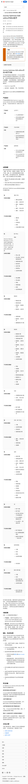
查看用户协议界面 (7, 64)
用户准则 (18, 53)
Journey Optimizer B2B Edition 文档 (13, 12)
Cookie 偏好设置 (11, 778)
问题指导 (7, 733)
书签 (5, 23)
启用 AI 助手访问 (8, 731)
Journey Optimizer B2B (11, 10)
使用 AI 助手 (7, 735)
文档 (4, 10)
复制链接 (9, 23)
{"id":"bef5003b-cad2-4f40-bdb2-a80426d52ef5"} (14, 26)
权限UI (15, 654)
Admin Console (21, 654)
